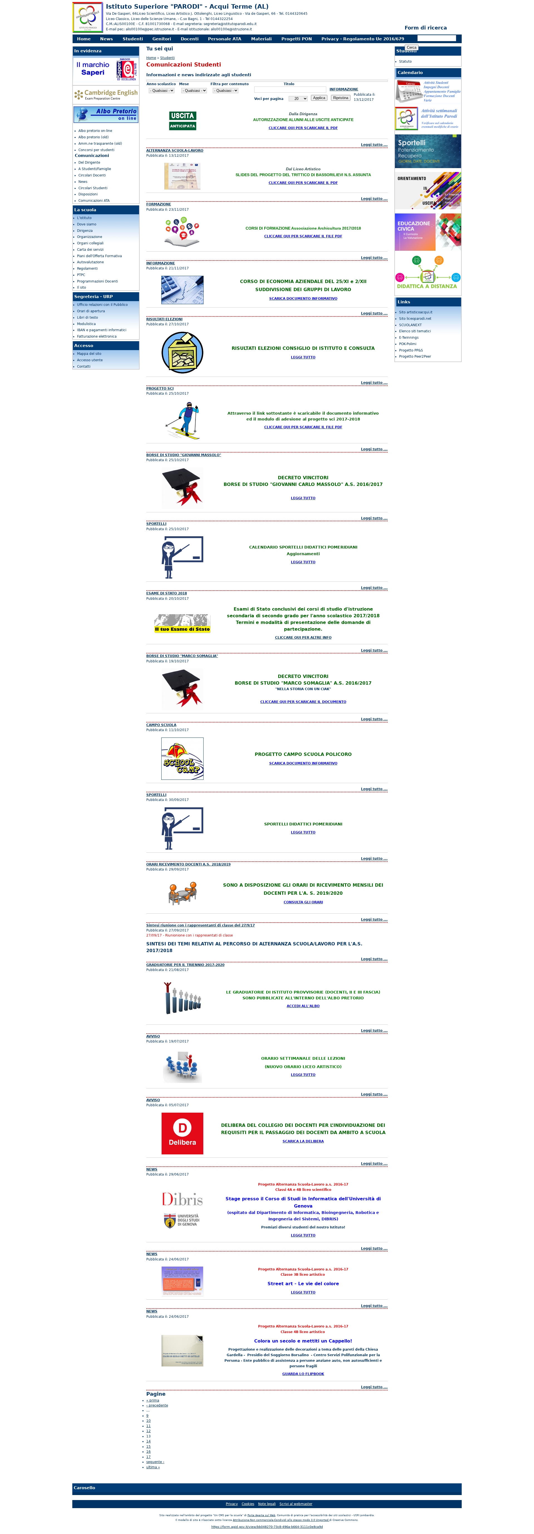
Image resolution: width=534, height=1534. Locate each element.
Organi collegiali (90, 243)
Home (84, 38)
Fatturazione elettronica (97, 336)
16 (148, 1452)
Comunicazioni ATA (94, 201)
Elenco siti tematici (415, 331)
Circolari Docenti (92, 175)
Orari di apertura (91, 311)
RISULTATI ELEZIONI (164, 319)
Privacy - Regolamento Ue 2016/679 (363, 38)
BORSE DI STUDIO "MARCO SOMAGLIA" (182, 656)
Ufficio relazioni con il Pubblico (102, 305)
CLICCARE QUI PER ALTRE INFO (303, 638)
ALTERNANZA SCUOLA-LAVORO (174, 151)
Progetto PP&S (411, 350)
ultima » (153, 1467)
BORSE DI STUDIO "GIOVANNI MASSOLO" (183, 455)
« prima (152, 1400)
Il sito (81, 287)
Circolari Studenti (92, 188)
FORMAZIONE (158, 204)
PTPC (81, 275)
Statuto (405, 61)
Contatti (83, 366)
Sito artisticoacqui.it (415, 312)
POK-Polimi (407, 344)
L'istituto (84, 218)
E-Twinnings (409, 338)
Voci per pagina (269, 99)
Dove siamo (86, 224)
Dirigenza (85, 231)
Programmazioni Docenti (97, 281)
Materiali (261, 38)
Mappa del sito (89, 354)
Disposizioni (88, 194)
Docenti (190, 38)
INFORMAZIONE (344, 89)
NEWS (151, 1169)
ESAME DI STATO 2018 (166, 593)
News (106, 38)
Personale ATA (224, 38)
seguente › (155, 1462)
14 (148, 1441)
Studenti (133, 38)
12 (148, 1431)
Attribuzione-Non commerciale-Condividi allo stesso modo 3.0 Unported (281, 1520)
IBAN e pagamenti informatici (101, 330)
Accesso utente (90, 360)
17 (148, 1457)
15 (148, 1447)
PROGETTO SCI (160, 388)
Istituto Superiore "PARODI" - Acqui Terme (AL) (187, 6)
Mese (184, 84)
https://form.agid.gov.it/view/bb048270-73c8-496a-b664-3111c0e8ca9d (267, 1527)
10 (148, 1421)
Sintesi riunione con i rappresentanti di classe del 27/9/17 (200, 925)
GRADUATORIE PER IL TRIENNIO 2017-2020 (185, 965)
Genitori (161, 38)
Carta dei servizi (90, 250)
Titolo (289, 84)
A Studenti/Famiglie (94, 169)
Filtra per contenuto (230, 84)
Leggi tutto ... (374, 145)
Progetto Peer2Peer (415, 356)
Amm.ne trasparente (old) (100, 144)
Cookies (248, 1504)
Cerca (412, 38)
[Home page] (87, 32)
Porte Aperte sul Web (261, 1515)
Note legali (267, 1504)
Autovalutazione (90, 262)
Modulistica (86, 324)
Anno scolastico (161, 84)
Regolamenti (87, 269)
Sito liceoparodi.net (415, 319)
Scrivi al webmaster (296, 1504)
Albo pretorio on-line (95, 131)
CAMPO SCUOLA (161, 725)
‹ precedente (157, 1405)
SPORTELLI (156, 524)
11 (148, 1426)
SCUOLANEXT (410, 325)
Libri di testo (87, 317)
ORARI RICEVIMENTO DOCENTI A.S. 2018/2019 (188, 864)
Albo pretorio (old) (93, 137)
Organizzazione (89, 237)
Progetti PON (296, 38)
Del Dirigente (89, 162)
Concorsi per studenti (96, 150)
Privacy (232, 1504)
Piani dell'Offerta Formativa (99, 256)
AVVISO (153, 1036)
